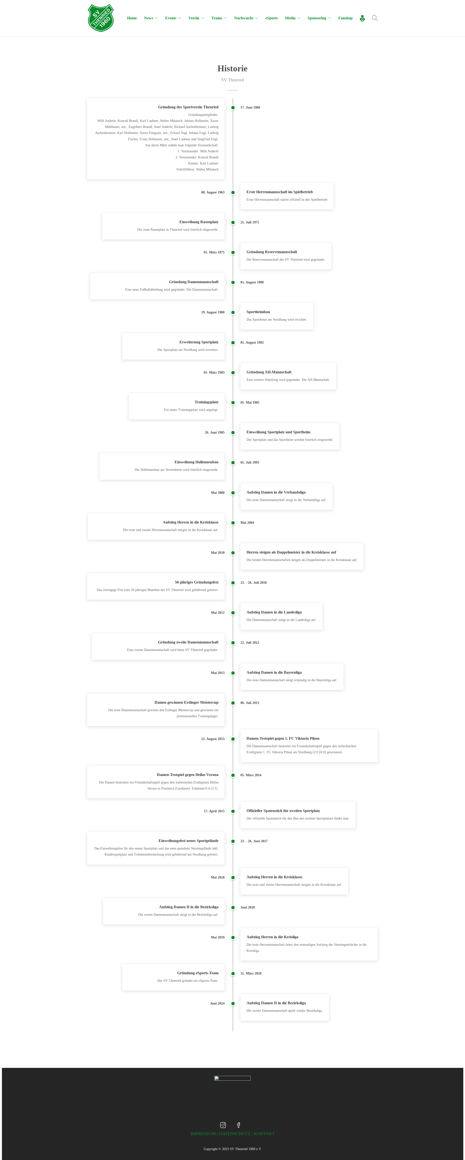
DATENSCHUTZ (234, 1133)
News (148, 18)
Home (132, 18)
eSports (271, 18)
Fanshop (345, 18)
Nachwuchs (243, 18)
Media (290, 18)
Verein (193, 18)
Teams (216, 18)
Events (170, 18)
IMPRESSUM (203, 1133)
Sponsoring (317, 18)
